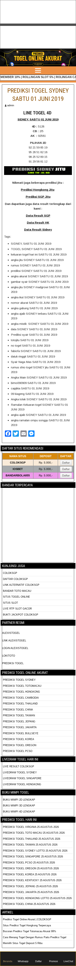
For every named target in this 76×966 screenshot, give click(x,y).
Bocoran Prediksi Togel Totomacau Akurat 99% (29, 931)
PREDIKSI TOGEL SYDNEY (19, 679)
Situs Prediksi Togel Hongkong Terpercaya (27, 925)
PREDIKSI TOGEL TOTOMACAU (22, 685)
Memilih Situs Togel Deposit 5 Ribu (22, 943)
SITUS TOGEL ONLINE (16, 596)
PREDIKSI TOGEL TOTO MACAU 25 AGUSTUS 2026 (34, 832)
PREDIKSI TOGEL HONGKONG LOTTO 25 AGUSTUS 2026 (37, 898)
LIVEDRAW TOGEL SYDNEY (20, 772)
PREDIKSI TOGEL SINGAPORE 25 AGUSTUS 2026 (33, 856)
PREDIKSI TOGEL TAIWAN (19, 715)
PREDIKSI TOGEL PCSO (17, 751)
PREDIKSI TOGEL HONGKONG (21, 691)
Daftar (66, 462)
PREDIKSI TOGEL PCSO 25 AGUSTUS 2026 (29, 862)
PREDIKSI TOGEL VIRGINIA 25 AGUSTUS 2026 (31, 826)
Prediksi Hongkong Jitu (37, 189)
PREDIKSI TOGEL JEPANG (19, 721)
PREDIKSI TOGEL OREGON (19, 745)
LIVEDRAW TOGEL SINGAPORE (22, 778)
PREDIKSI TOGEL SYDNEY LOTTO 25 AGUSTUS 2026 (35, 850)
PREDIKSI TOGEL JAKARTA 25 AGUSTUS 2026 (31, 892)
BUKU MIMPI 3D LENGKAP (19, 805)
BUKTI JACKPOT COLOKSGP (20, 614)
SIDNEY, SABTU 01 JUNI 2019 (38, 119)
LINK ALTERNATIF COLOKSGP (21, 584)
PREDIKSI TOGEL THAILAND (20, 703)
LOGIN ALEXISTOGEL (15, 648)
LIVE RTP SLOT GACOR (17, 608)
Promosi (53, 961)
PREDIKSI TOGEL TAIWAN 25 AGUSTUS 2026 (30, 844)
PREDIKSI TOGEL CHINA (18, 709)
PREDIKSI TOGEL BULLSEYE (20, 733)
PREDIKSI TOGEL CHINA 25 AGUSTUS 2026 (29, 904)
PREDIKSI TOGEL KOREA (18, 739)
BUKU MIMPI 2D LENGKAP (19, 799)
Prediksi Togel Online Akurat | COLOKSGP (27, 919)
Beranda (7, 961)
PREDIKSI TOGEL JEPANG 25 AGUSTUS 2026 (30, 886)
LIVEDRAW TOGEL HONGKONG (22, 784)
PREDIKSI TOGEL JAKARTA (20, 727)
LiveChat (68, 961)
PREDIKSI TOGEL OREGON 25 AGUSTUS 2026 (31, 868)
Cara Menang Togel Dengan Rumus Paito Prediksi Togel (34, 937)
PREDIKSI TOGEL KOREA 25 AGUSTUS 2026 (30, 874)
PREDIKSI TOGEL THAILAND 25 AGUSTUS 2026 (31, 838)
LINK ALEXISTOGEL (14, 640)
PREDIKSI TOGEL (13, 663)
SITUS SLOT (10, 602)
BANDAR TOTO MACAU (17, 590)
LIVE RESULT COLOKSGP (18, 766)
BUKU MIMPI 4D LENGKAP (19, 811)
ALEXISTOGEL (11, 632)
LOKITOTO (8, 655)
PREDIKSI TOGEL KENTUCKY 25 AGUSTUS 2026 (32, 880)
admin (10, 105)
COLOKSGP (10, 573)
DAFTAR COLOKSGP (15, 579)
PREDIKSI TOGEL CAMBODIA (21, 697)
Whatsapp (23, 961)
